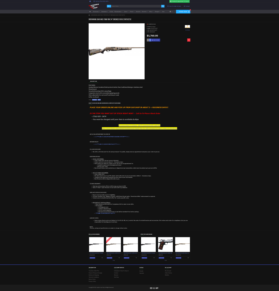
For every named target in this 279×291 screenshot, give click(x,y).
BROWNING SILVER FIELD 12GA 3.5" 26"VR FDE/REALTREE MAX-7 (159, 253)
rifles (99, 99)
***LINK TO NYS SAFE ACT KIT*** (105, 213)
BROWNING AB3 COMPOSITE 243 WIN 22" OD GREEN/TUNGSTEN (107, 253)
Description (93, 81)
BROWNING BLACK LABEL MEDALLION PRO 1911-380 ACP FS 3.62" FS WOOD (142, 253)
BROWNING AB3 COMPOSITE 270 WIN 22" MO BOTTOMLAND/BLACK (125, 253)
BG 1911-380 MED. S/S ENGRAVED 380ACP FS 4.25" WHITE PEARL (177, 253)
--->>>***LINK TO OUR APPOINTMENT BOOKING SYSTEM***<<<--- (111, 136)
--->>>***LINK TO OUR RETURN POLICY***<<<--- (107, 144)
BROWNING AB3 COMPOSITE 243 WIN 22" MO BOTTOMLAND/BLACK (90, 253)
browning (94, 99)
